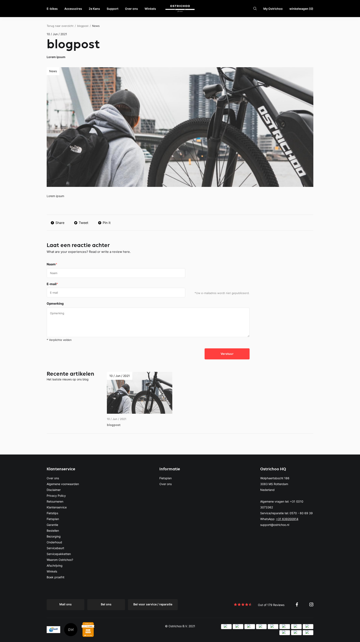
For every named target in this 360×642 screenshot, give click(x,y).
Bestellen (53, 530)
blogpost (83, 25)
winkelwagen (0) (301, 8)
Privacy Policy (56, 495)
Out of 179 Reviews (271, 605)
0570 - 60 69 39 (301, 513)
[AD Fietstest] (88, 629)
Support (112, 8)
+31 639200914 (287, 519)
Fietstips (52, 513)
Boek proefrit (55, 577)
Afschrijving (54, 565)
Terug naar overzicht (60, 25)
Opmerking (55, 303)
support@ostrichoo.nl (274, 525)
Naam (52, 264)
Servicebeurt (55, 548)
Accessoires (73, 8)
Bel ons (106, 604)
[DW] (71, 629)
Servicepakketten (59, 554)
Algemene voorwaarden (63, 484)
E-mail (52, 284)
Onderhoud (54, 542)
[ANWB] (53, 629)
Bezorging (54, 536)
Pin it (107, 223)
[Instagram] (311, 604)
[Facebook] (297, 604)
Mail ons (65, 604)
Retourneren (55, 501)
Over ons (131, 8)
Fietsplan (53, 519)
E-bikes (52, 8)
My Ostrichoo (273, 8)
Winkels (150, 8)
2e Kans (94, 8)
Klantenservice (57, 507)
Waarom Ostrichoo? (60, 559)
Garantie (52, 525)
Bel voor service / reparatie (152, 604)
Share (59, 223)
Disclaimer (54, 490)
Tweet (83, 223)
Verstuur (227, 353)
